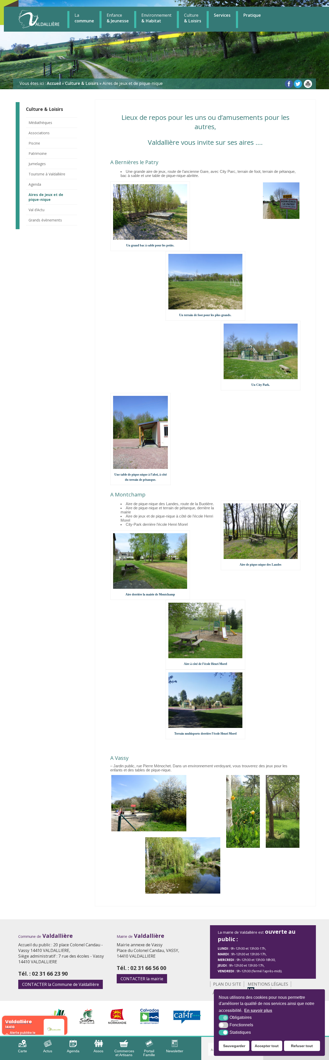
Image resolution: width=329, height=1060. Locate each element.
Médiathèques (40, 122)
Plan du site (227, 984)
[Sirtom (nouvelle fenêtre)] (87, 1022)
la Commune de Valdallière (60, 984)
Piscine (34, 143)
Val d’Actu (36, 209)
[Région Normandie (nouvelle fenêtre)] (117, 1022)
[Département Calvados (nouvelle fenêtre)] (150, 1022)
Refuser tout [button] (302, 1046)
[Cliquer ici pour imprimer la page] (308, 84)
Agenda (35, 184)
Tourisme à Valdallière (47, 174)
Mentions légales (268, 984)
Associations (39, 132)
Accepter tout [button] (267, 1046)
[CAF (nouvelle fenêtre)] (187, 1022)
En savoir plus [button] (258, 1010)
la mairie (142, 979)
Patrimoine (38, 153)
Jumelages (37, 163)
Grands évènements (45, 220)
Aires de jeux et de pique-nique (46, 197)
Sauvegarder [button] (234, 1046)
